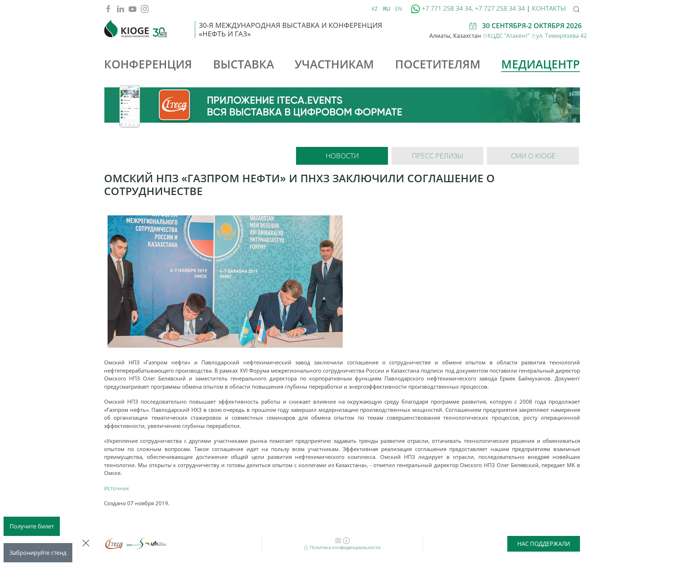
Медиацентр (540, 64)
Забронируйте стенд (38, 553)
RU (387, 8)
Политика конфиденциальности (344, 547)
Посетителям (438, 64)
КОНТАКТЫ (549, 8)
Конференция (148, 64)
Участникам (334, 64)
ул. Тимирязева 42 (561, 36)
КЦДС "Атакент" (509, 36)
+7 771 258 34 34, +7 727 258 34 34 (473, 8)
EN (398, 8)
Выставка (243, 64)
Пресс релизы (437, 155)
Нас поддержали (543, 544)
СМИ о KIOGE (533, 155)
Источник (116, 488)
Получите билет (32, 526)
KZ (375, 8)
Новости (342, 155)
